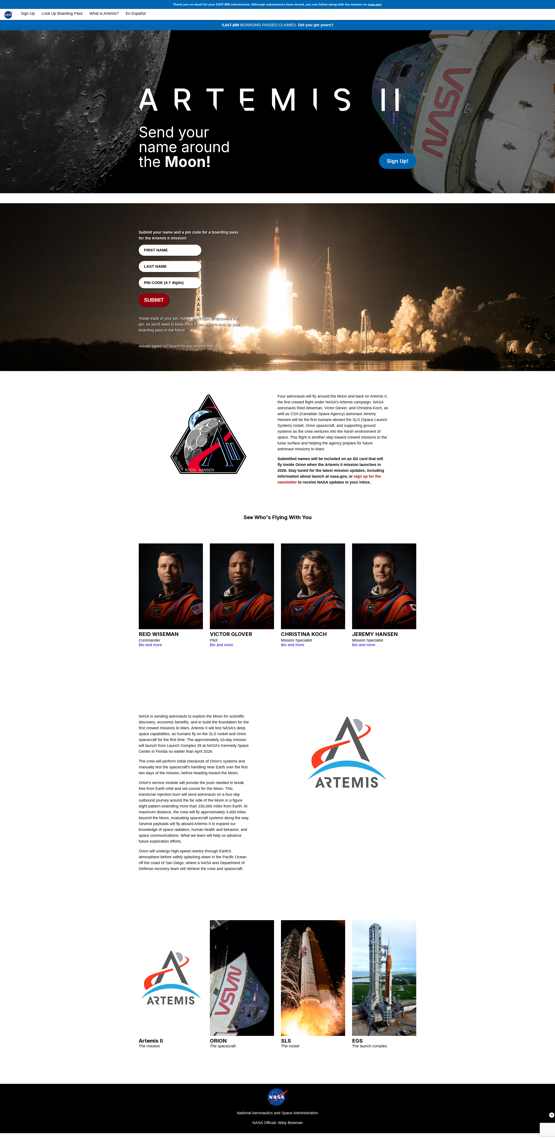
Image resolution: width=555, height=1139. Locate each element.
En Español (136, 13)
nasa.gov (374, 4)
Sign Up (28, 13)
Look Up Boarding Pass (62, 13)
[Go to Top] (551, 1116)
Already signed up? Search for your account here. (177, 346)
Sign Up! (397, 161)
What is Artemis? (104, 13)
